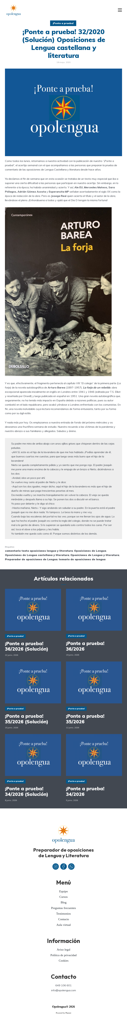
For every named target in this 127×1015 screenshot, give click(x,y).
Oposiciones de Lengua (90, 550)
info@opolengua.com (63, 990)
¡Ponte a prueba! (63, 23)
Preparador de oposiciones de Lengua (31, 559)
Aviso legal (63, 949)
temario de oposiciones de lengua (82, 559)
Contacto (63, 919)
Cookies (63, 960)
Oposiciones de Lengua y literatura (94, 555)
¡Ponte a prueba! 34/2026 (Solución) (26, 791)
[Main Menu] (120, 10)
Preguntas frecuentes (63, 908)
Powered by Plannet (63, 1013)
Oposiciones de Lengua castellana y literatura (37, 555)
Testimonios (63, 913)
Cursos (63, 896)
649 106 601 (63, 985)
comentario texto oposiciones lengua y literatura (39, 550)
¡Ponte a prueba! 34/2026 (85, 791)
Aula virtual (63, 924)
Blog (63, 902)
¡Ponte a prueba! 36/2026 (85, 646)
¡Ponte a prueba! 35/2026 (85, 718)
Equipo (63, 891)
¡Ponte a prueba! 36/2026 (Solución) (26, 646)
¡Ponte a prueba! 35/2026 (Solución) (26, 718)
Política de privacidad (63, 955)
